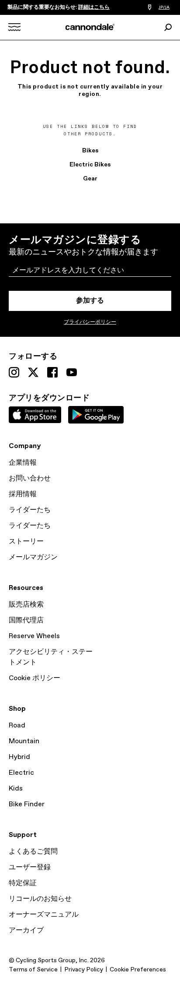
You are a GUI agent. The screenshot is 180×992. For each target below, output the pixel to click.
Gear (90, 179)
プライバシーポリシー (90, 322)
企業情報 (23, 462)
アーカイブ (26, 930)
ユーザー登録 (30, 867)
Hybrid (19, 757)
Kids (16, 788)
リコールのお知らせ (40, 899)
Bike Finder (27, 804)
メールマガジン (33, 557)
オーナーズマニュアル (44, 914)
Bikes (90, 151)
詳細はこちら (94, 7)
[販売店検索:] (150, 7)
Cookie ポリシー (34, 678)
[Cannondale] (90, 27)
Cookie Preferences (138, 970)
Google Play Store (95, 415)
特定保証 (23, 883)
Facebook (52, 372)
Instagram (14, 372)
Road (17, 725)
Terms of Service (33, 970)
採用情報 (23, 494)
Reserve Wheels (34, 636)
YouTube (71, 372)
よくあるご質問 (33, 851)
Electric (21, 772)
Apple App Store (35, 415)
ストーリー (26, 541)
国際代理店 (26, 620)
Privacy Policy (83, 970)
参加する (90, 300)
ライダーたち (30, 510)
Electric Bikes (90, 165)
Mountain (24, 741)
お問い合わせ (30, 478)
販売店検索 (26, 604)
